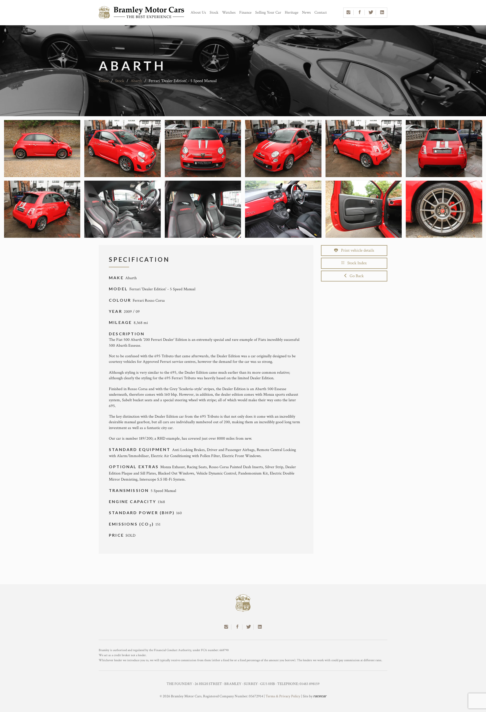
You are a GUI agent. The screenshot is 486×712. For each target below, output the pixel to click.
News (306, 12)
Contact (320, 12)
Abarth (136, 81)
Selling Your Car (268, 12)
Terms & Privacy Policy (283, 696)
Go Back (355, 276)
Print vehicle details (356, 250)
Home (104, 81)
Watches (229, 12)
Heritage (291, 12)
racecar (320, 696)
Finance (245, 12)
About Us (198, 12)
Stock (214, 12)
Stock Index (355, 263)
